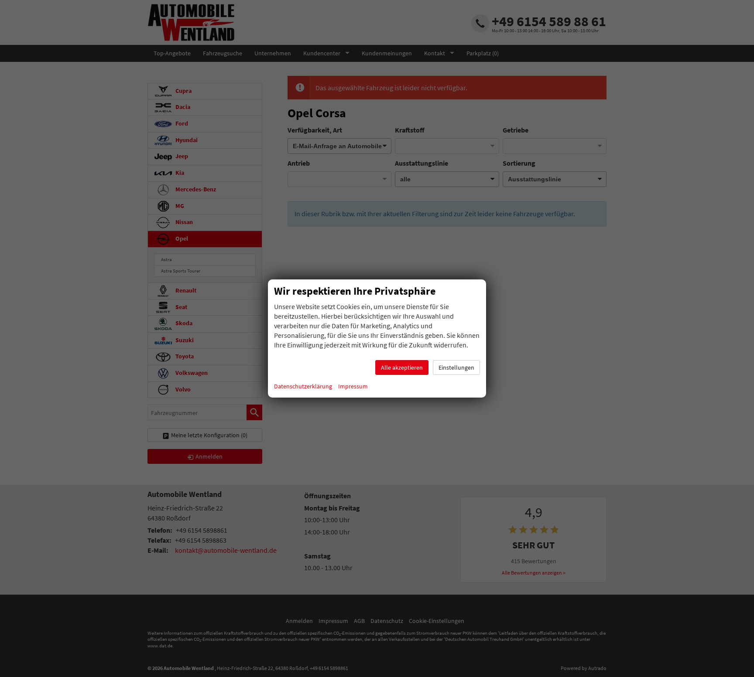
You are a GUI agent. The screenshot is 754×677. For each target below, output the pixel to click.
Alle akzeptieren (402, 367)
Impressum (353, 386)
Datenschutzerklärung (303, 386)
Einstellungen (456, 367)
